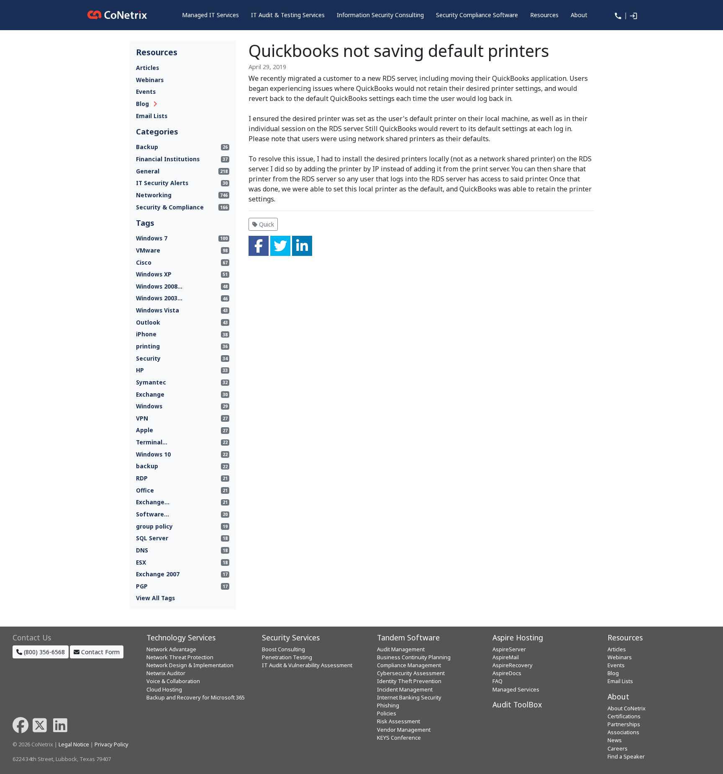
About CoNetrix (627, 708)
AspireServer (509, 649)
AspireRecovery (512, 665)
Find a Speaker (626, 756)
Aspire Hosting (517, 637)
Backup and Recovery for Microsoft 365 (195, 697)
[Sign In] (633, 15)
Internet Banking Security (409, 697)
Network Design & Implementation (189, 665)
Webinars (150, 80)
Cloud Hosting (164, 689)
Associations (623, 732)
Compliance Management (409, 665)
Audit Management (401, 649)
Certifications (624, 716)
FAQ (497, 681)
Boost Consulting (283, 649)
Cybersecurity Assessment (411, 673)
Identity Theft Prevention (409, 681)
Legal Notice (74, 744)
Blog (142, 104)
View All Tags (155, 598)
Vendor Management (404, 729)
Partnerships (624, 724)
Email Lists (151, 116)
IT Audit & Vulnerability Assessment (307, 665)
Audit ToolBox (517, 704)
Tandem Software (408, 637)
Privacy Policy (111, 744)
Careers (618, 748)
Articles (147, 68)
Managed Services (515, 689)
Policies (386, 713)
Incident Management (405, 689)
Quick (265, 224)
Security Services (291, 637)
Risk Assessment (398, 721)
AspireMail (505, 657)
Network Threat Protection (179, 657)
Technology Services (180, 637)
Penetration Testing (287, 657)
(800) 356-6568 (43, 652)
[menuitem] (210, 15)
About (618, 696)
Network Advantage (171, 649)
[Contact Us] (617, 15)
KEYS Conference (399, 737)
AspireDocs (506, 673)
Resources (625, 637)
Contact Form (99, 652)
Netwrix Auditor (165, 673)
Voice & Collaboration (173, 681)
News (615, 740)
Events (146, 91)
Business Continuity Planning (414, 657)
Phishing (388, 705)
